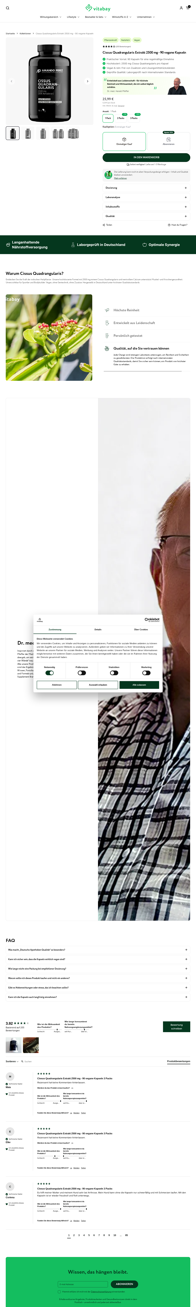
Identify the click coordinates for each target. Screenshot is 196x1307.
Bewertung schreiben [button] (177, 1026)
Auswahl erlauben (98, 685)
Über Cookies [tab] (141, 629)
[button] (7, 8)
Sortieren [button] (11, 1061)
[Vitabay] (98, 7)
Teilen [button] (83, 1113)
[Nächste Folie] (87, 81)
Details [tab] (98, 629)
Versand (121, 106)
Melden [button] (76, 1113)
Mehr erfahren (120, 178)
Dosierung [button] (111, 188)
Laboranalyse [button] (113, 197)
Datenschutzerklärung (101, 1291)
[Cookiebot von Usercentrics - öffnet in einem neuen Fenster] (146, 620)
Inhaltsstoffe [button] (113, 207)
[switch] (82, 673)
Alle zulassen (139, 685)
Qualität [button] (110, 216)
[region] (49, 81)
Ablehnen (57, 685)
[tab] (178, 1062)
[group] (21, 1023)
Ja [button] (71, 1113)
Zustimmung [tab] (55, 629)
